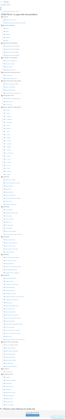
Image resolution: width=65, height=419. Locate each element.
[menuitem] (1, 9)
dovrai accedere (36, 413)
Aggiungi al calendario (57, 416)
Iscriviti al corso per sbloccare (32, 415)
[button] (1, 7)
